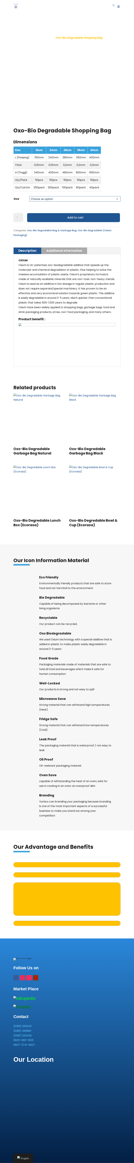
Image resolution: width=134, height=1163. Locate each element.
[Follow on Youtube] (35, 977)
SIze (16, 199)
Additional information (64, 251)
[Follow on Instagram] (22, 977)
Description (27, 251)
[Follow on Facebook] (16, 977)
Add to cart (75, 217)
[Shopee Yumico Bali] (22, 1007)
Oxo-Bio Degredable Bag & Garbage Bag (51, 230)
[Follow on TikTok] (29, 977)
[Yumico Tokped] (24, 998)
